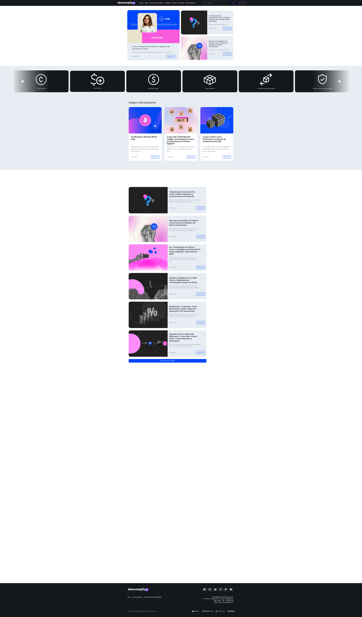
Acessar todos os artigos (167, 360)
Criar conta (223, 203)
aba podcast (186, 536)
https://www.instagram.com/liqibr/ (193, 560)
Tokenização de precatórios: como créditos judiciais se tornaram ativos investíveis (219, 18)
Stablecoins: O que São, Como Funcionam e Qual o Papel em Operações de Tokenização (183, 308)
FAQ (128, 597)
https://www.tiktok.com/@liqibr (190, 576)
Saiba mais (171, 56)
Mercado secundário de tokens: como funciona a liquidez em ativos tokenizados (218, 44)
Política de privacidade (152, 597)
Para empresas (190, 3)
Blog (146, 3)
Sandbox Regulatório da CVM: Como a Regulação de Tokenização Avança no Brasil (183, 280)
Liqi (233, 3)
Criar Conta (241, 3)
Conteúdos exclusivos (156, 3)
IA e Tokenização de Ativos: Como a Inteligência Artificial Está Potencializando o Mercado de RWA (184, 250)
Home (141, 3)
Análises (167, 3)
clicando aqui (198, 530)
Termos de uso (137, 597)
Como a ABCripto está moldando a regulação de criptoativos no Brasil (151, 47)
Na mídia (181, 3)
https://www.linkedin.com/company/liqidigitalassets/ (197, 573)
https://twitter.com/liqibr (187, 580)
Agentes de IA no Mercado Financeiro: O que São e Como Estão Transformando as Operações (183, 337)
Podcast (174, 3)
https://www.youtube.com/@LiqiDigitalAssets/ (195, 566)
